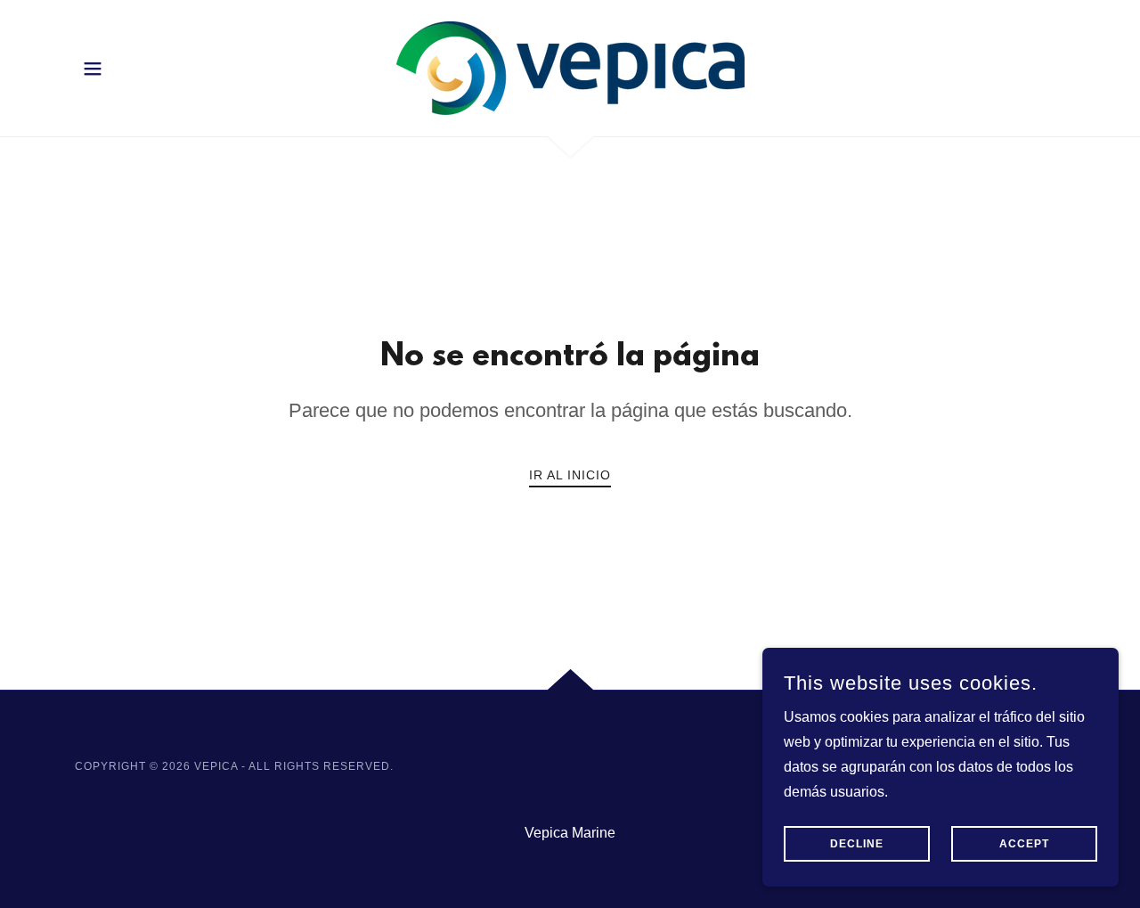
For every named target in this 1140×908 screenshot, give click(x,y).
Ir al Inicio (570, 475)
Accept (1024, 844)
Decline (857, 844)
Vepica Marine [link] (570, 832)
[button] (92, 68)
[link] (569, 67)
